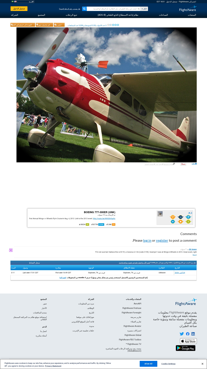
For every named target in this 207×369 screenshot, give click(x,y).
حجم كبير (158, 164)
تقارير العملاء (136, 322)
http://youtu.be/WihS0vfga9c (104, 219)
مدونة (91, 326)
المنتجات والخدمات (133, 299)
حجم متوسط (167, 164)
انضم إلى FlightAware (187, 2)
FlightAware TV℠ (133, 344)
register (162, 240)
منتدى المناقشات (40, 313)
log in (147, 240)
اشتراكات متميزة (134, 330)
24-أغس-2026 (180, 273)
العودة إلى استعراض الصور (21, 25)
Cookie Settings (168, 364)
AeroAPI (137, 304)
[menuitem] (192, 15)
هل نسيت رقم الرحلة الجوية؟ (69, 9)
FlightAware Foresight (131, 313)
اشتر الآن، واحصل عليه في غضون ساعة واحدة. (134, 263)
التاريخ (91, 313)
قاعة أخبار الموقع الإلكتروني (83, 322)
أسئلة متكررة (41, 336)
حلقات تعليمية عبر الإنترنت (83, 330)
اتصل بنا (43, 331)
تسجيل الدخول (171, 2)
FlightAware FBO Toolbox (130, 339)
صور (45, 304)
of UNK (110, 224)
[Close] (202, 364)
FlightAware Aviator (132, 326)
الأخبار (44, 308)
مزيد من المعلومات (86, 304)
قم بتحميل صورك (43, 25)
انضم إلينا (63, 278)
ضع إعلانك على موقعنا (85, 317)
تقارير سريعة (136, 317)
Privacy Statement (53, 366)
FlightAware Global (133, 335)
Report (195, 255)
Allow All (148, 364)
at (83, 224)
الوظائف (90, 308)
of (97, 224)
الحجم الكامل (149, 164)
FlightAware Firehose (132, 308)
